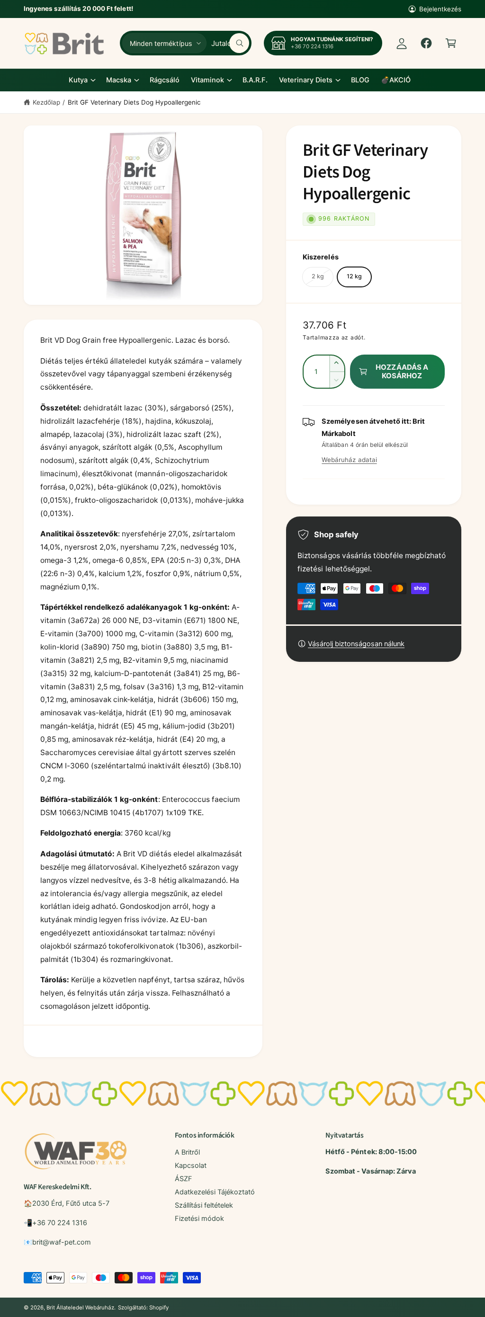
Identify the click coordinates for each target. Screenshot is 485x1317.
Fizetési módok (199, 1218)
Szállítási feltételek (204, 1205)
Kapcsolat (191, 1165)
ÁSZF (183, 1179)
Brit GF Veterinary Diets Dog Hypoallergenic (134, 102)
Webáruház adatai (349, 459)
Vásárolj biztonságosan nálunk (356, 644)
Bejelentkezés (440, 9)
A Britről (187, 1152)
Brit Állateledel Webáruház (80, 1307)
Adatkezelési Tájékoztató (215, 1192)
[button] (451, 43)
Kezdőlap (46, 102)
